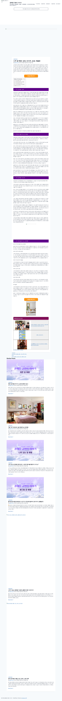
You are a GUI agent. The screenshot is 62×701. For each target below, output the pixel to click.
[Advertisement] (31, 17)
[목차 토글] (24, 79)
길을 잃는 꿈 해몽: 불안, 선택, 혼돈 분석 (19, 353)
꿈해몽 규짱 (16, 62)
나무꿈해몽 (21, 349)
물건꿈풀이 (58, 3)
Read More (10, 393)
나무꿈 (17, 349)
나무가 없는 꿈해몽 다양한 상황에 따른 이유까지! (21, 590)
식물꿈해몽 (53, 3)
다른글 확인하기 (31, 76)
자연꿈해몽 (38, 3)
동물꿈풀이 (48, 3)
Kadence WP (24, 698)
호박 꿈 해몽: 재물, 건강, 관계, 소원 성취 (18, 678)
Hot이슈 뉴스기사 (17, 85)
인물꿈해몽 (43, 3)
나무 (14, 349)
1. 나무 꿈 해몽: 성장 (17, 80)
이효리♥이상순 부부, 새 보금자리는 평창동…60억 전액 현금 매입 (39, 344)
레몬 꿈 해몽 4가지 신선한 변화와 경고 (18, 384)
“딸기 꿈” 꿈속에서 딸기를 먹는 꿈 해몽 (18, 427)
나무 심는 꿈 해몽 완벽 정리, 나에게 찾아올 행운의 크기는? (23, 464)
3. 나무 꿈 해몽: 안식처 (18, 83)
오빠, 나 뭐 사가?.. (39, 334)
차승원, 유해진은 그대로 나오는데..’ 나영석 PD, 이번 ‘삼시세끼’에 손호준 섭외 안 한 (39, 325)
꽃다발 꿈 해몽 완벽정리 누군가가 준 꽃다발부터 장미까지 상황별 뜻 (25, 501)
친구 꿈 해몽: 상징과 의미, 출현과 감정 (19, 356)
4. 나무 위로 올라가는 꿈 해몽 (19, 84)
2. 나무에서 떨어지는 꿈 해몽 (19, 81)
